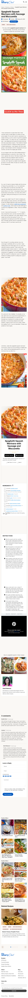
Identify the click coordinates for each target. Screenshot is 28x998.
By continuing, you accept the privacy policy (12, 988)
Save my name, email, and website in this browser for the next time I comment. (15, 789)
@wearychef (16, 631)
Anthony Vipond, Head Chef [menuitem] (7, 973)
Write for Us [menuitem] (20, 975)
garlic (11, 498)
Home (2, 7)
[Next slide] (25, 947)
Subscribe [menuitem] (20, 971)
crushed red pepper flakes (12, 511)
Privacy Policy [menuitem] (4, 996)
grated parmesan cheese (14, 503)
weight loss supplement (20, 204)
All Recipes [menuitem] (3, 960)
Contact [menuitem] (3, 977)
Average (7, 776)
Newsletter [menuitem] (11, 996)
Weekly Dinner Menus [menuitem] (6, 966)
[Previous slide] (2, 947)
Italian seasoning (14, 495)
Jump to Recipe (13, 21)
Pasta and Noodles (11, 24)
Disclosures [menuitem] (20, 973)
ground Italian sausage (15, 490)
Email (2, 983)
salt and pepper (9, 509)
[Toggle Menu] (26, 2)
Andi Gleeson (5, 21)
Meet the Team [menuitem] (4, 971)
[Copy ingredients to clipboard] (13, 485)
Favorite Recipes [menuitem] (5, 962)
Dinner (12, 7)
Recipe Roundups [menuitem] (5, 964)
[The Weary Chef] (7, 2)
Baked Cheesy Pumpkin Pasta (10, 931)
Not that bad (5, 776)
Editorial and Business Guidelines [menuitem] (8, 975)
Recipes (7, 7)
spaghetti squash (14, 488)
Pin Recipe (20, 455)
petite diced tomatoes (15, 500)
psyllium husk (6, 205)
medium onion (11, 494)
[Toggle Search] (23, 2)
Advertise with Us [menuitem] (22, 977)
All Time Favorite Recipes (15, 929)
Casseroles (5, 929)
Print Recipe (10, 455)
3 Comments (5, 19)
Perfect (10, 776)
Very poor (3, 776)
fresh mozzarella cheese (15, 505)
